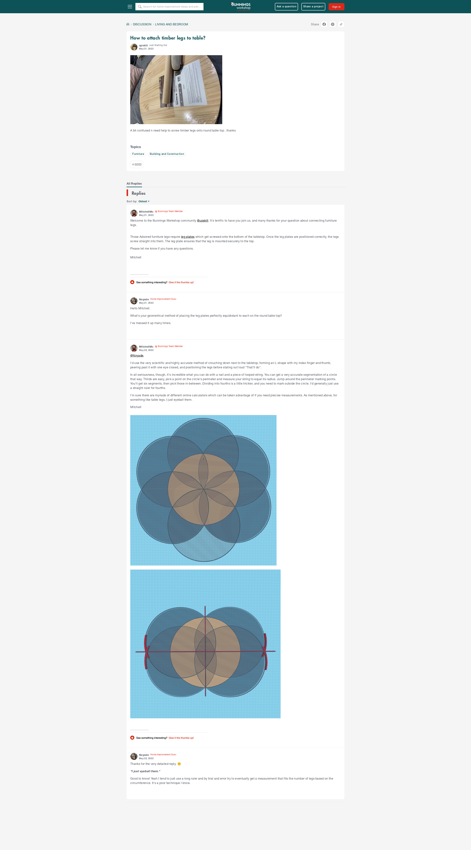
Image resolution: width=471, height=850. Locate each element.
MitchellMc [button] (146, 211)
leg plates (187, 236)
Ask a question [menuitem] (286, 7)
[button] (134, 47)
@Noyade (136, 355)
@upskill (202, 220)
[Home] (128, 24)
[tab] (134, 183)
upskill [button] (143, 45)
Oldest (143, 201)
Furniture (138, 154)
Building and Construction (167, 154)
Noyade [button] (144, 299)
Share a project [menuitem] (313, 7)
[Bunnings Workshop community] (241, 6)
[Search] (140, 6)
